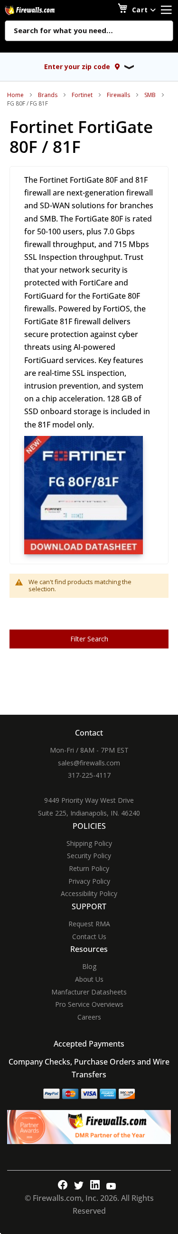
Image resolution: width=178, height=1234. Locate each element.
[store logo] (40, 10)
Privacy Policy (89, 881)
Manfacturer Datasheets (89, 991)
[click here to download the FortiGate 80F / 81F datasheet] (83, 551)
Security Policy (89, 855)
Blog (89, 966)
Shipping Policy (89, 843)
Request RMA (89, 923)
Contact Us (89, 936)
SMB (150, 95)
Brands (47, 95)
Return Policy (89, 868)
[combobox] (89, 31)
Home (15, 95)
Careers (89, 1016)
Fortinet (82, 95)
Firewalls (118, 95)
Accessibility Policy (89, 893)
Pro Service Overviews (89, 1004)
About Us (89, 979)
